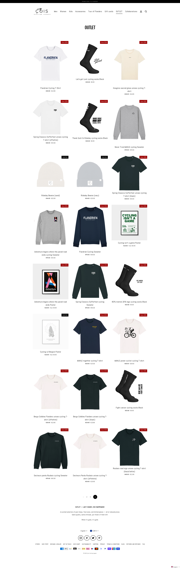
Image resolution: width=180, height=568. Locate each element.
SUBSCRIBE (77, 297)
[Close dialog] (124, 268)
